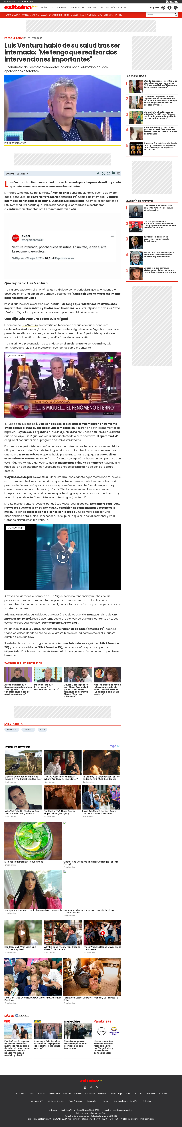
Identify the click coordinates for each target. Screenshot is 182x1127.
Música (115, 7)
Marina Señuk (88, 14)
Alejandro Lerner (51, 14)
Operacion (28, 729)
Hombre (78, 1093)
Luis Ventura (17, 182)
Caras (32, 1093)
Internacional (90, 7)
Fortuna (67, 1093)
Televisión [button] (74, 7)
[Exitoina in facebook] (169, 8)
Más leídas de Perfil (139, 201)
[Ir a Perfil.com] (172, 2)
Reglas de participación (125, 1101)
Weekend (102, 1093)
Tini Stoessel (71, 14)
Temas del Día (12, 14)
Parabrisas (90, 1093)
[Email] (118, 174)
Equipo (106, 1101)
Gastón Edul (105, 14)
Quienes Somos (56, 1101)
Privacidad (92, 1101)
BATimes (163, 1093)
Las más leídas (136, 76)
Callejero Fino (30, 14)
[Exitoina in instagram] (163, 8)
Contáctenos (75, 1101)
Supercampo (116, 1093)
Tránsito (147, 1101)
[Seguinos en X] (176, 8)
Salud (42, 729)
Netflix (105, 7)
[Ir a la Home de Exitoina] (21, 7)
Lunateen (151, 1093)
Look (128, 1093)
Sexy (123, 7)
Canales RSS (37, 1101)
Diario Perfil (20, 1093)
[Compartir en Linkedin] (113, 173)
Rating (118, 14)
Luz (135, 1093)
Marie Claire (54, 1093)
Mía (141, 1093)
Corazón (61, 7)
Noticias (42, 1093)
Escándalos (47, 7)
